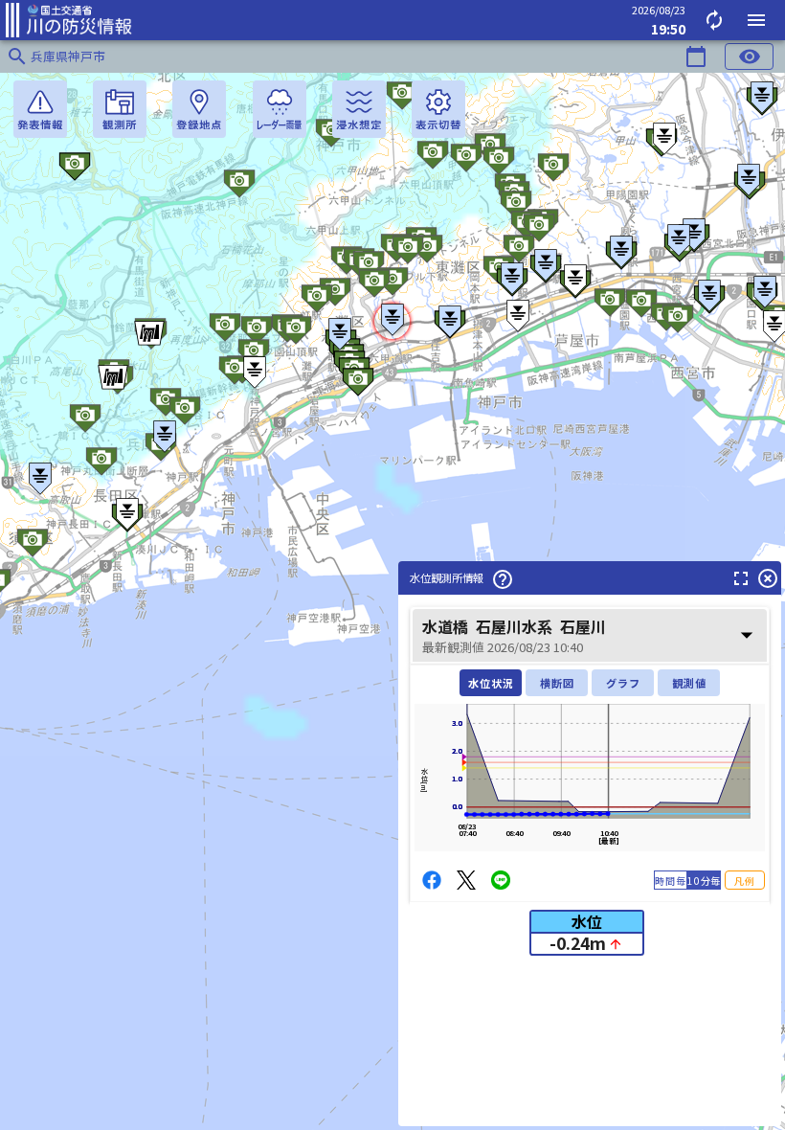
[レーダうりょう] (279, 109)
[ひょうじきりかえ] (438, 109)
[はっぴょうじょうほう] (40, 109)
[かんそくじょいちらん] (119, 109)
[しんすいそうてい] (359, 109)
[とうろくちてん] (199, 109)
